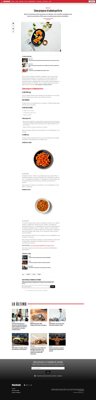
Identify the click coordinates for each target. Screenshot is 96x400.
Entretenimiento (31, 1)
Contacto (13, 388)
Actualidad (39, 1)
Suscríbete (92, 1)
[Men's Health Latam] (7, 1)
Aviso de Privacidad (15, 390)
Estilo (25, 1)
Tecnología (45, 1)
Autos (50, 1)
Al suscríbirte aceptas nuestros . (40, 290)
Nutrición (21, 1)
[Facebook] (13, 23)
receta (34, 274)
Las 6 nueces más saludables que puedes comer (42, 245)
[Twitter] (13, 26)
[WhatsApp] (13, 31)
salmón (39, 274)
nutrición (28, 274)
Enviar (52, 286)
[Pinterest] (13, 28)
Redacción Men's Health (48, 18)
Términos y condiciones (16, 392)
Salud (16, 1)
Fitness (12, 1)
